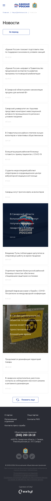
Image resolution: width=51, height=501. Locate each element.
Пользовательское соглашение (26, 473)
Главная (6, 12)
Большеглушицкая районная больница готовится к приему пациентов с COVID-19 (23, 153)
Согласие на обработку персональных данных (25, 479)
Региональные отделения (11, 420)
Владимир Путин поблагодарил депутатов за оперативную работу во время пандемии (24, 254)
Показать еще (28, 400)
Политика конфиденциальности (25, 475)
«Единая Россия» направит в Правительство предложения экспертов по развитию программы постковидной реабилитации (24, 71)
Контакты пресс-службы (15, 425)
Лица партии (32, 415)
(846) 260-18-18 (25, 435)
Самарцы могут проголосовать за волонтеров (24, 192)
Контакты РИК (33, 419)
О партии (8, 415)
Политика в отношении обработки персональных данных (25, 477)
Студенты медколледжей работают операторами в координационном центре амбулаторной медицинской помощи (23, 173)
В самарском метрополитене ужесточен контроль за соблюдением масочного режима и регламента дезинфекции (25, 381)
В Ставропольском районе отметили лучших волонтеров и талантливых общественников (24, 134)
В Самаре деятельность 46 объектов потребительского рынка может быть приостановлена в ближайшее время (25, 325)
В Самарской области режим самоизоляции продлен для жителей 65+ (24, 91)
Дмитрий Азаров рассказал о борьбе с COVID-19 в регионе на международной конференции (25, 292)
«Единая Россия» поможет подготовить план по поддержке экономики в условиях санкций (25, 50)
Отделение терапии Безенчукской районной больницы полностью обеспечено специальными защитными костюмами (24, 273)
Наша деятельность (19, 12)
